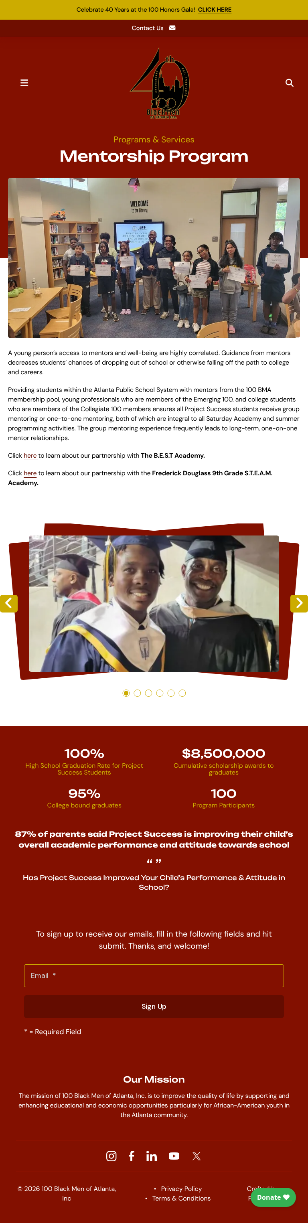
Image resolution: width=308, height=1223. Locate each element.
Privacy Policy (181, 1188)
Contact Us (148, 28)
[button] (24, 83)
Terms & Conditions (181, 1198)
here (31, 455)
